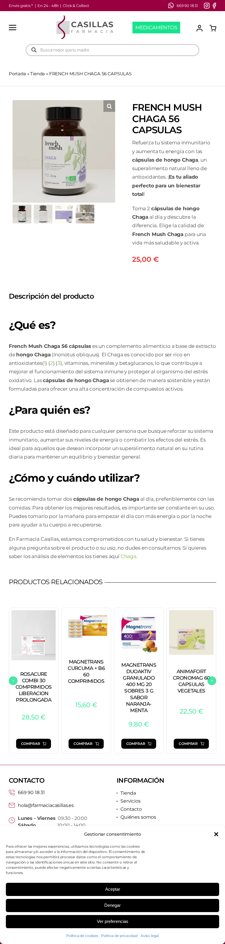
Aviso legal (150, 935)
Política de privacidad (119, 935)
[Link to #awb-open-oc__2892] (12, 27)
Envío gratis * (21, 5)
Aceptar (112, 889)
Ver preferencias (112, 921)
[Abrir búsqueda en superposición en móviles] (112, 50)
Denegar (112, 905)
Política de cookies (82, 935)
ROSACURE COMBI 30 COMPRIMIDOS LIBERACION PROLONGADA (34, 687)
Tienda (37, 73)
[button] (216, 834)
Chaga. (129, 556)
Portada (17, 73)
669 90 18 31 (31, 792)
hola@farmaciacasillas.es (46, 805)
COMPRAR (30, 743)
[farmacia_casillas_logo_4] (84, 17)
